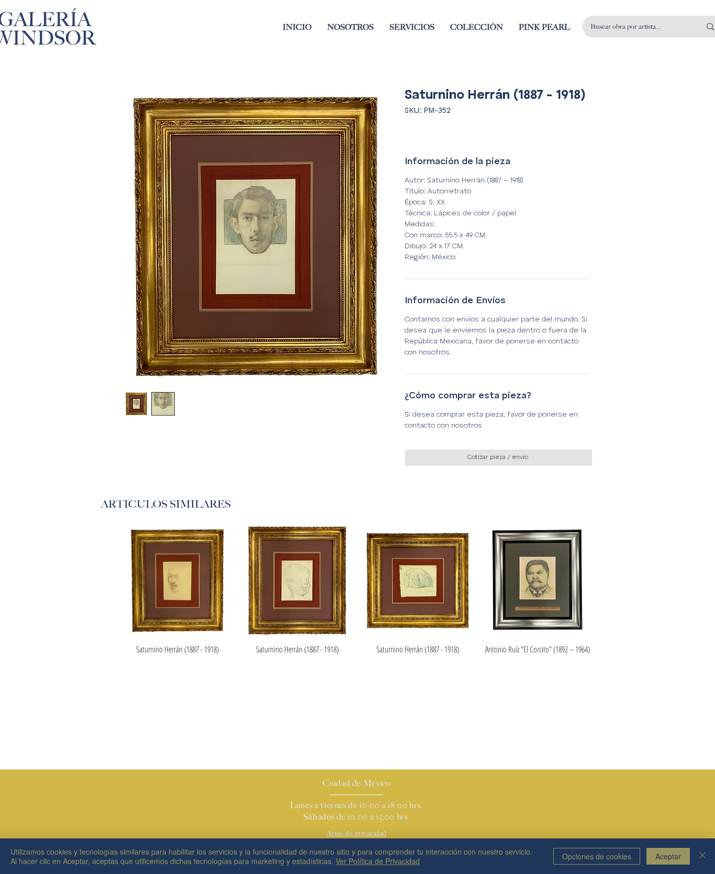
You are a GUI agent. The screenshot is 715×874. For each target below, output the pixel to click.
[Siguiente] (607, 580)
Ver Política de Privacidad (378, 861)
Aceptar (668, 856)
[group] (357, 590)
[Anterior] (107, 580)
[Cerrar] (702, 856)
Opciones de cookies (596, 856)
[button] (476, 27)
